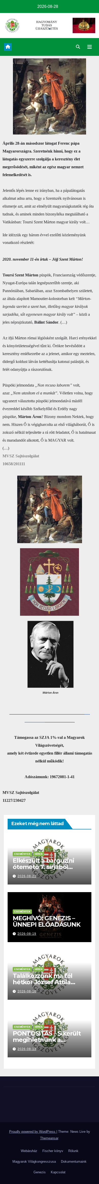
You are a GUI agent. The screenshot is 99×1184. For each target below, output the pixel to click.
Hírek (39, 854)
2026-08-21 (27, 876)
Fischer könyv (52, 1151)
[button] (78, 47)
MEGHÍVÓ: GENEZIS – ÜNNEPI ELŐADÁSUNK (46, 921)
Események (22, 854)
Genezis (40, 1172)
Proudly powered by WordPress (32, 1131)
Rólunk (73, 1151)
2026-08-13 (27, 1049)
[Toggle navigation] (89, 47)
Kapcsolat (58, 1172)
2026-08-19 (27, 934)
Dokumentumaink (74, 1161)
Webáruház (29, 1151)
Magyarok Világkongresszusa (34, 1161)
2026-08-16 (27, 991)
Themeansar (49, 1138)
